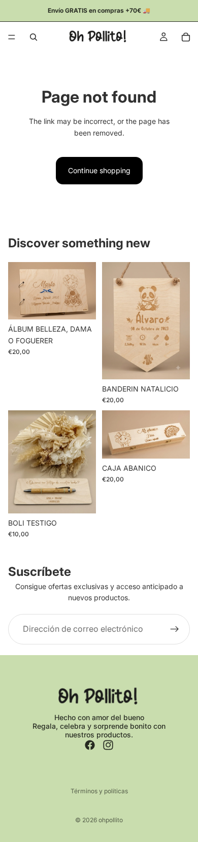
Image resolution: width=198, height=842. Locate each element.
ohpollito (110, 820)
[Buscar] (33, 37)
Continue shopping (99, 170)
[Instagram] (108, 745)
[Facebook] (90, 745)
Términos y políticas (99, 791)
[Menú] (11, 37)
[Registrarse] (174, 629)
